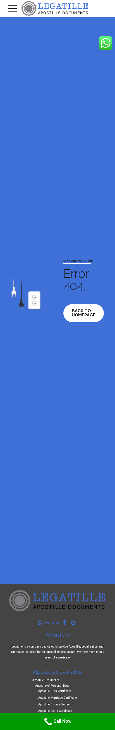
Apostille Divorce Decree (54, 704)
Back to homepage (83, 312)
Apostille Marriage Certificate (57, 698)
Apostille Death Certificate (55, 711)
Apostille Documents (45, 680)
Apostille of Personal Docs (52, 686)
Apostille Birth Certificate (54, 691)
